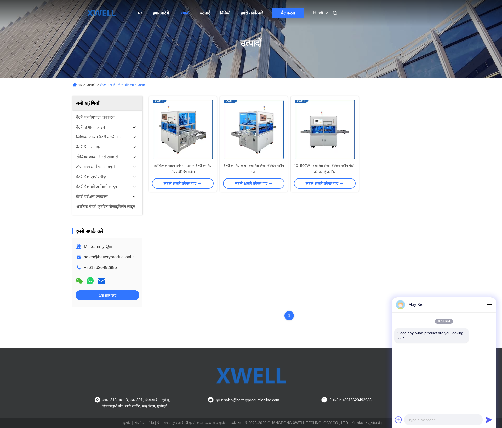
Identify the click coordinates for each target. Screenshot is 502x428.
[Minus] (489, 305)
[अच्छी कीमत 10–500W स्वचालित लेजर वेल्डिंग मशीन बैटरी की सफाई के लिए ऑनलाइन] (325, 129)
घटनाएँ (205, 13)
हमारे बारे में (161, 13)
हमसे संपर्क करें (252, 13)
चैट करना (288, 13)
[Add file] (398, 419)
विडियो (225, 13)
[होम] (101, 13)
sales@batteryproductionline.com (115, 257)
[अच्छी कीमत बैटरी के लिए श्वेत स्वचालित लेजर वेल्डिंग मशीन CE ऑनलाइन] (254, 129)
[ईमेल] (101, 281)
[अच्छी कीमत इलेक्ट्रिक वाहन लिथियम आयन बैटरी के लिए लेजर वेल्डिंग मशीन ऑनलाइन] (183, 129)
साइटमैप (125, 423)
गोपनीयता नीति (144, 423)
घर (140, 13)
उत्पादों (184, 13)
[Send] (489, 419)
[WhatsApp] (90, 281)
